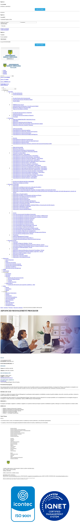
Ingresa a (5, 77)
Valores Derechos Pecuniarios (14, 441)
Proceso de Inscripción (13, 442)
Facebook (5, 71)
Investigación (12, 447)
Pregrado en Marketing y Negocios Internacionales (17, 429)
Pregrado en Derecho (13, 428)
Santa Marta (12, 455)
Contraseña (22, 22)
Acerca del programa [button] (4, 382)
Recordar (3, 25)
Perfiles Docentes (13, 446)
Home (1, 307)
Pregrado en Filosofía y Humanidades (16, 433)
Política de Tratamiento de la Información (16, 457)
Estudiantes (12, 440)
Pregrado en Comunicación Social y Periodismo (17, 432)
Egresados (11, 449)
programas (6, 307)
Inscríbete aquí (3, 381)
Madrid (11, 456)
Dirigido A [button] (11, 382)
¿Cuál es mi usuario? (4, 29)
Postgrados (12, 438)
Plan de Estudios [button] (16, 382)
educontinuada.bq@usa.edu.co (6, 377)
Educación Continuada (18, 307)
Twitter (4, 70)
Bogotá (11, 452)
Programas (11, 307)
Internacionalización (13, 448)
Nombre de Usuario (4, 22)
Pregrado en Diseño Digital (14, 436)
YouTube (5, 72)
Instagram (5, 73)
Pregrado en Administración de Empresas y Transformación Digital (20, 430)
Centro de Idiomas (13, 450)
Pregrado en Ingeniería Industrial (15, 431)
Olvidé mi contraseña (4, 28)
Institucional (12, 439)
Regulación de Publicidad (14, 458)
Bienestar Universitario (13, 443)
